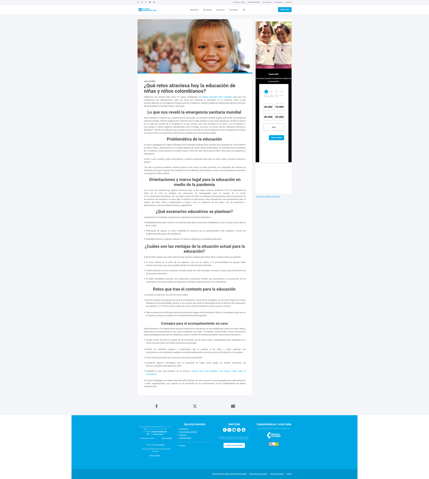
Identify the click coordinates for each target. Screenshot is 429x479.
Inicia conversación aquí (159, 431)
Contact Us (288, 2)
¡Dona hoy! (284, 9)
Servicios (220, 10)
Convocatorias (267, 2)
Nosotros (194, 10)
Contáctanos (278, 2)
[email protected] (158, 434)
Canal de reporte (185, 438)
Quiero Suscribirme (234, 445)
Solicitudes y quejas (239, 2)
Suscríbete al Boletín (254, 2)
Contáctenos (183, 429)
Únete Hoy (183, 435)
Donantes (233, 10)
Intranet (182, 445)
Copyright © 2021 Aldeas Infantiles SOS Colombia (229, 474)
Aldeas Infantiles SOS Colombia (217, 97)
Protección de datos (277, 474)
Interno (289, 474)
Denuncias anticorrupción (258, 474)
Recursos (207, 10)
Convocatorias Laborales (188, 432)
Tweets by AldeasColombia (268, 196)
